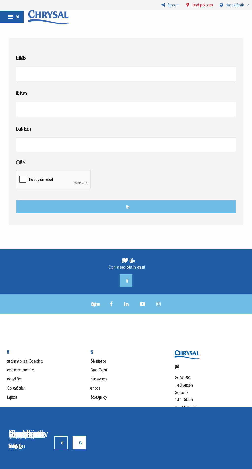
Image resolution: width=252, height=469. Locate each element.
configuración (20, 445)
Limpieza (12, 397)
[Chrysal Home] (48, 16)
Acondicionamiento (20, 369)
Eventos (94, 388)
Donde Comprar (98, 369)
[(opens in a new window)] (111, 304)
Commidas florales (15, 388)
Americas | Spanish (235, 4)
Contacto (128, 352)
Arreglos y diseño (14, 378)
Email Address (20, 58)
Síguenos (170, 4)
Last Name (22, 129)
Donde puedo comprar (201, 4)
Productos (45, 352)
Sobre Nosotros (97, 360)
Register (126, 280)
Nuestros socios (97, 378)
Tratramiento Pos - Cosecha (25, 360)
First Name (20, 93)
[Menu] (12, 17)
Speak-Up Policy (97, 397)
